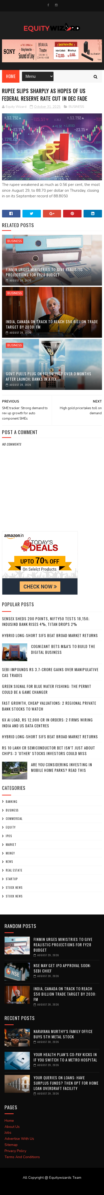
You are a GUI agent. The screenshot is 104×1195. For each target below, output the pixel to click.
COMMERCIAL (14, 819)
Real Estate (14, 870)
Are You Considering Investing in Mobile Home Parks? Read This (61, 767)
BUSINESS (76, 107)
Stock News (14, 888)
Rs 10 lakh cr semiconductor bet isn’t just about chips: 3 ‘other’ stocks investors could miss (48, 750)
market (11, 845)
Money (10, 853)
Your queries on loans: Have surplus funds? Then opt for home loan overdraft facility (66, 1083)
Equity (11, 827)
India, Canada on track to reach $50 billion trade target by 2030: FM (52, 324)
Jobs (8, 1132)
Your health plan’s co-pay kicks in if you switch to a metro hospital (65, 1057)
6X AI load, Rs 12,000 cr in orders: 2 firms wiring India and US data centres (47, 722)
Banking (11, 802)
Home (10, 76)
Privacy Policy (15, 1150)
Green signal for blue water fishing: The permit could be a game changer (46, 689)
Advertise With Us (19, 1138)
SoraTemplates (48, 1187)
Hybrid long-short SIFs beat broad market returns (50, 635)
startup (12, 879)
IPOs (9, 836)
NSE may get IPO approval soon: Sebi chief (62, 968)
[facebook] (48, 5)
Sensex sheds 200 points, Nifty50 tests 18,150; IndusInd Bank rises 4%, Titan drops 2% (45, 621)
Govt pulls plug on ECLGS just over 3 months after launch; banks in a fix (48, 376)
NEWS (9, 862)
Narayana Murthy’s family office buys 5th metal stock (63, 1033)
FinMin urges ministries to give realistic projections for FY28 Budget (44, 272)
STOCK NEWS (14, 896)
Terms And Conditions (22, 1157)
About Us (12, 1126)
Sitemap (11, 1144)
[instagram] (56, 5)
